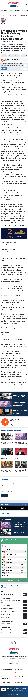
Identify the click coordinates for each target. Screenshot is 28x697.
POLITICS (4, 11)
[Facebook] (12, 642)
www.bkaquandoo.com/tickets (14, 385)
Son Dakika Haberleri (8, 682)
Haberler (3, 28)
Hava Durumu (20, 669)
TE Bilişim (13, 421)
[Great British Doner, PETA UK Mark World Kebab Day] (21, 464)
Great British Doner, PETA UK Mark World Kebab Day (20, 470)
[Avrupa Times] (14, 4)
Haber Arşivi (20, 682)
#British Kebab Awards (13, 55)
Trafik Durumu (19, 673)
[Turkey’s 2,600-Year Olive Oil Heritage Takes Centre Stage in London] (7, 464)
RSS (4, 689)
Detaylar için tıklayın (14, 580)
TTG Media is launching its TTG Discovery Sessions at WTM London (14, 15)
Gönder (4, 496)
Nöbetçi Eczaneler (7, 669)
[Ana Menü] (1, 4)
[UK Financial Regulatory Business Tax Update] (7, 436)
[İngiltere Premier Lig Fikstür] (26, 587)
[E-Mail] (11, 424)
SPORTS (17, 11)
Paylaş (4, 68)
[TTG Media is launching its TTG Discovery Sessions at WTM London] (21, 436)
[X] (15, 642)
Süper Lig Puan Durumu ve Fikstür (5, 677)
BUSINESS (25, 11)
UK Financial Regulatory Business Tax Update (7, 442)
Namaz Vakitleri (7, 673)
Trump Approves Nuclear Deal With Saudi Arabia (6, 457)
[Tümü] (26, 513)
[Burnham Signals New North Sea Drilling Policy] (21, 451)
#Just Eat (4, 55)
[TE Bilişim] (5, 422)
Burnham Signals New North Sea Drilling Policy (21, 457)
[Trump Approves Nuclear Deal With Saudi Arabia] (7, 451)
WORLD (11, 11)
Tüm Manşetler (20, 676)
